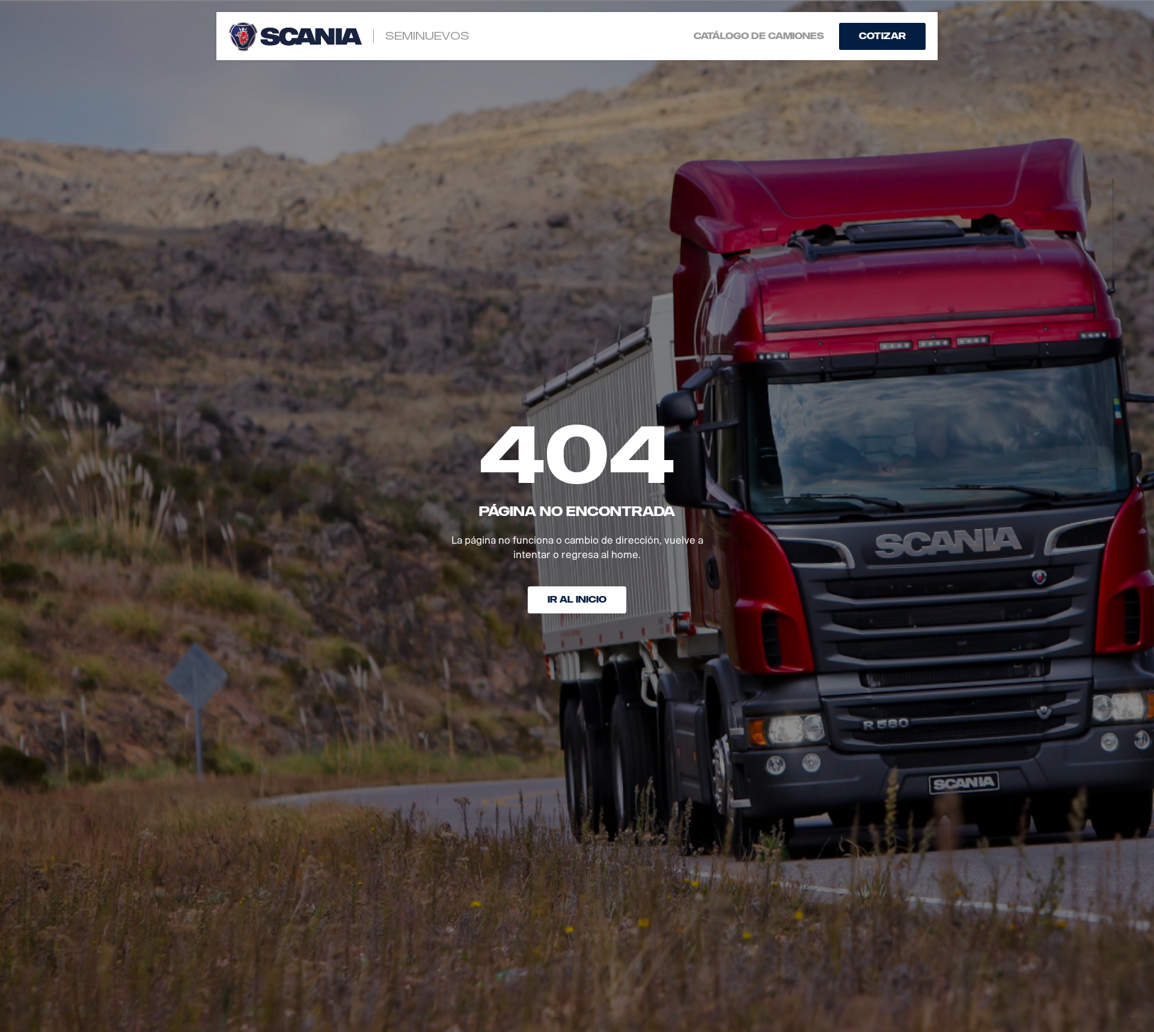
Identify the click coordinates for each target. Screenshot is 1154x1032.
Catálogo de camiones (759, 36)
